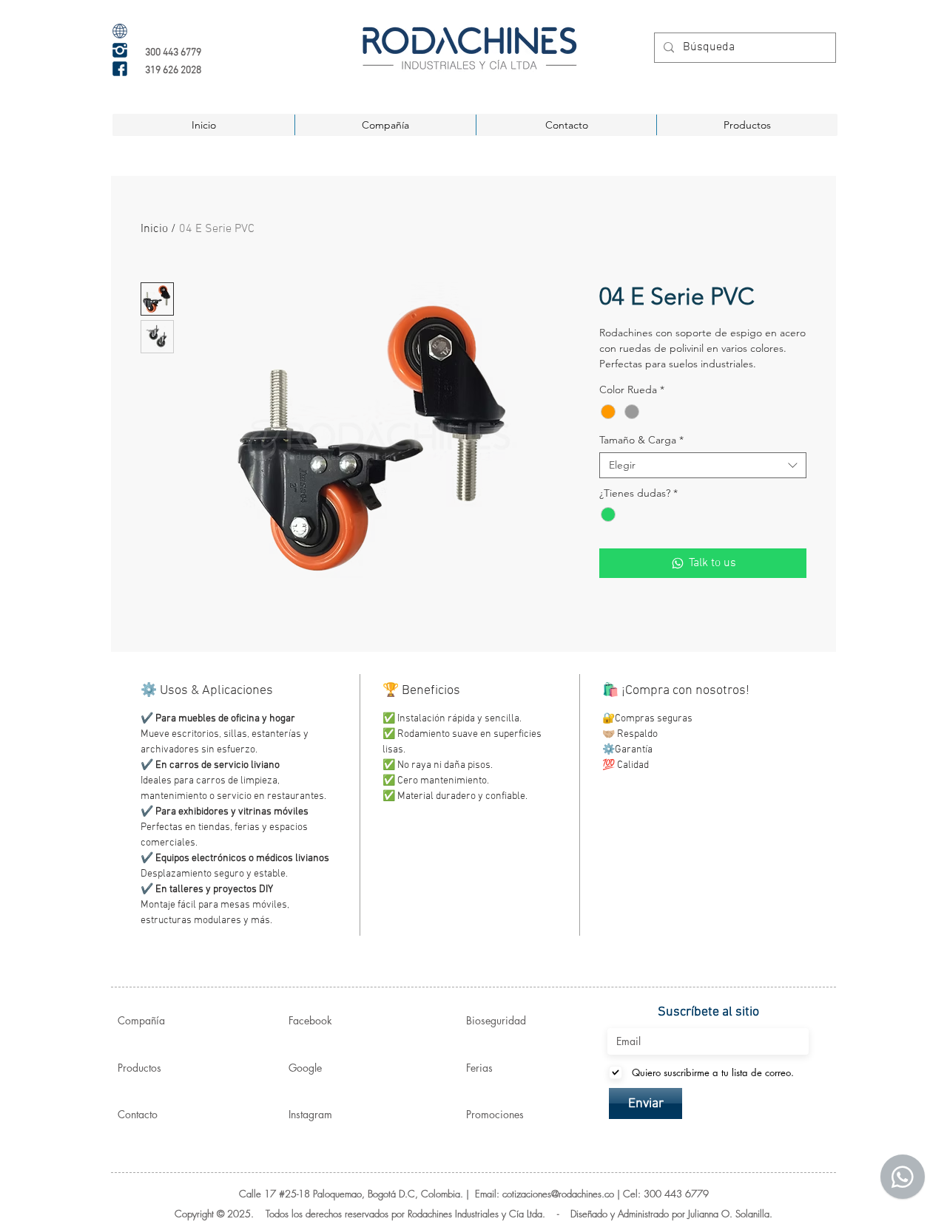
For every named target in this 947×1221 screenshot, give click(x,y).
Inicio (154, 229)
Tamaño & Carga (641, 440)
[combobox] (702, 465)
